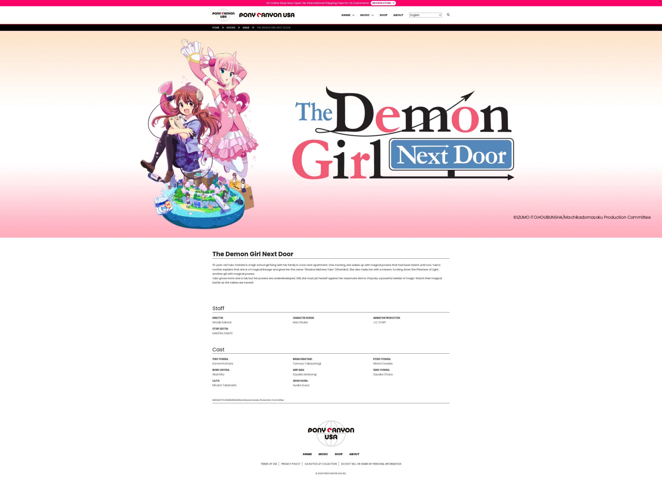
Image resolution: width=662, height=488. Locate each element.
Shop (383, 15)
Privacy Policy (290, 464)
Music (323, 454)
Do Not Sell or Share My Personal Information (371, 464)
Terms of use (269, 464)
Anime (307, 454)
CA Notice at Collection (321, 464)
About (398, 15)
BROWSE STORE (381, 3)
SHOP (339, 454)
